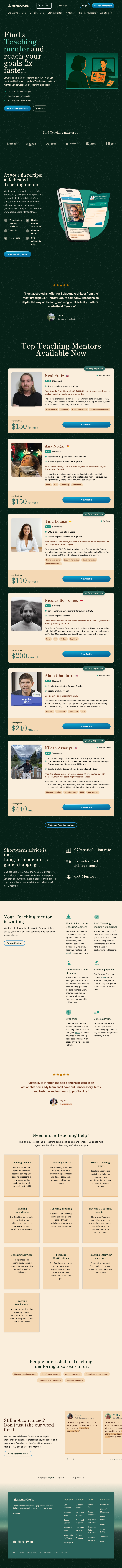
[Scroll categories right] (112, 13)
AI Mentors (70, 13)
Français (80, 1478)
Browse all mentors (103, 6)
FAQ (14, 1553)
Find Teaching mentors (17, 108)
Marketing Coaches (108, 13)
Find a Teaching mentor (17, 254)
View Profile (86, 424)
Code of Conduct (45, 1553)
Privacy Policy (32, 1553)
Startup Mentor (55, 13)
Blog (102, 1541)
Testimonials (69, 1543)
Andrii (109, 1422)
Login (84, 6)
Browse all (40, 108)
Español (71, 1478)
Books (102, 1524)
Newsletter (104, 1504)
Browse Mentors (14, 943)
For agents (64, 1553)
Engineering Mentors (17, 13)
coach (68, 953)
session (104, 977)
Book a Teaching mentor (18, 1454)
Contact (16, 1514)
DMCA (56, 1553)
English (51, 1478)
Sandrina (72, 1422)
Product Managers (87, 13)
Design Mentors (37, 13)
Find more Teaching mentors (61, 825)
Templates (104, 1537)
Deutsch (61, 1478)
